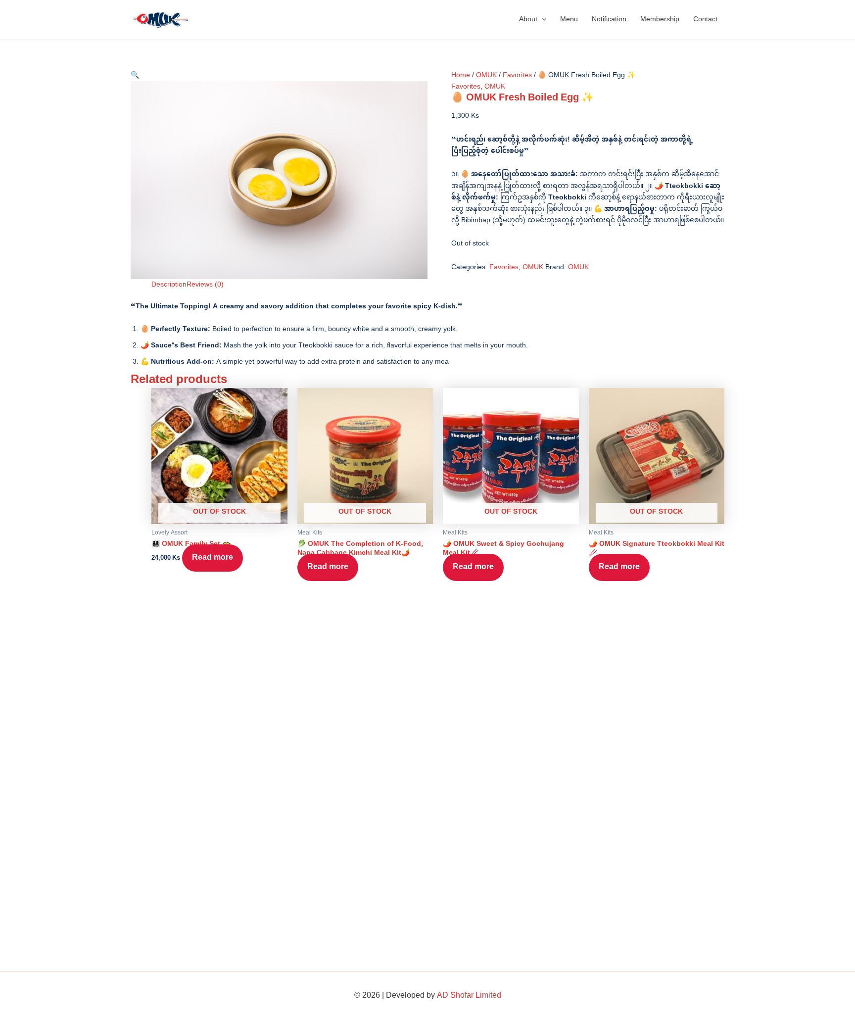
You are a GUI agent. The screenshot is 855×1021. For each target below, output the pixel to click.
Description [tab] (169, 284)
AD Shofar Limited (469, 996)
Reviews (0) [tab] (205, 284)
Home (460, 75)
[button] (541, 20)
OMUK (486, 75)
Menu (569, 19)
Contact (705, 19)
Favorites (517, 75)
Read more (212, 558)
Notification (609, 19)
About (528, 19)
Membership (659, 19)
